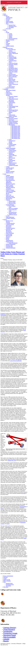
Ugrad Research (9, 629)
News (4, 582)
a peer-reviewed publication (16, 360)
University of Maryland (14, 2)
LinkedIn (6, 639)
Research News (9, 583)
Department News (10, 584)
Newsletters (8, 585)
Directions (5, 577)
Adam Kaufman (22, 506)
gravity (8, 523)
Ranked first (3, 314)
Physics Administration (8, 576)
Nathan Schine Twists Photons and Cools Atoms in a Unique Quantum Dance (13, 254)
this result (23, 493)
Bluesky (6, 641)
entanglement (8, 527)
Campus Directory (9, 627)
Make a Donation (7, 580)
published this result (11, 460)
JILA (2, 507)
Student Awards (6, 579)
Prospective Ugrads (10, 633)
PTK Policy (5, 587)
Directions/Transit (9, 635)
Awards (5, 578)
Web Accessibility (9, 637)
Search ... (3, 5)
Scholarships (7, 631)
